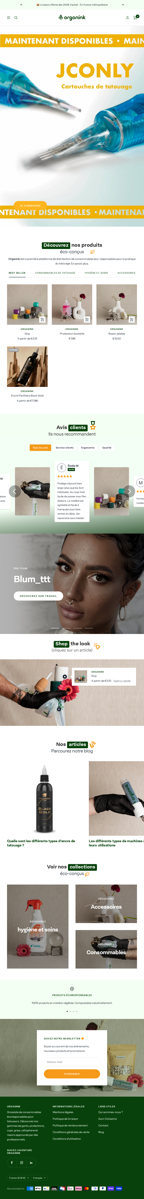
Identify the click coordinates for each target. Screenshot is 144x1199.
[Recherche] (16, 17)
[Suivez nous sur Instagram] (21, 1163)
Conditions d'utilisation (67, 1138)
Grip (27, 333)
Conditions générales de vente (71, 1132)
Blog (101, 1132)
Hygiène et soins (96, 272)
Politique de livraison (65, 1118)
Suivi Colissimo (107, 1118)
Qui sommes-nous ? (110, 1112)
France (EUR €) (17, 1177)
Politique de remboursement (70, 1125)
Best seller (17, 272)
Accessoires (126, 272)
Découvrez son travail (38, 596)
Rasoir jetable (117, 333)
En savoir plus (79, 263)
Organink (27, 329)
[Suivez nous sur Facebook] (12, 1163)
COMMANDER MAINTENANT (39, 205)
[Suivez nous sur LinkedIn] (31, 1163)
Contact (103, 1125)
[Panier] (135, 17)
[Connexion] (127, 17)
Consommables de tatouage (55, 272)
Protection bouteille (72, 333)
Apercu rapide (121, 680)
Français (37, 1177)
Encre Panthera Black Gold (27, 395)
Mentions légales (63, 1112)
